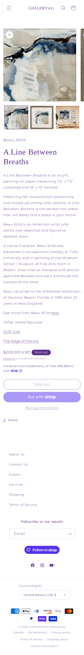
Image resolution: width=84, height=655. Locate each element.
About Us (17, 454)
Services (16, 485)
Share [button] (12, 420)
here (55, 313)
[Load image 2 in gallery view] (42, 117)
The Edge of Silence (21, 341)
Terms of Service (23, 505)
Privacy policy (61, 632)
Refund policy (37, 632)
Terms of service (31, 639)
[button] (9, 8)
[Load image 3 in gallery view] (67, 117)
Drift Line (11, 332)
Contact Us (18, 464)
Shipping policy (57, 639)
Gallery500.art (39, 626)
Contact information (44, 646)
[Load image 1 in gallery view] (16, 117)
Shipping (9, 358)
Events (14, 474)
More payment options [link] (42, 407)
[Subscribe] (70, 534)
